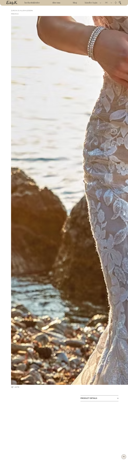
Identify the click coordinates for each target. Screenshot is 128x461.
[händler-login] (100, 2)
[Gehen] (123, 456)
